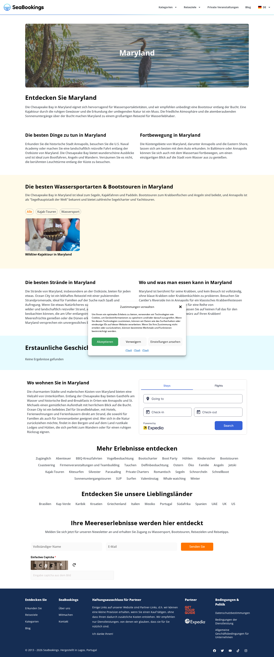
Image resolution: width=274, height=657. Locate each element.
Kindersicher (206, 458)
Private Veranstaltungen (223, 7)
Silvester (95, 472)
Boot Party (169, 458)
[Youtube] (230, 651)
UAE (215, 504)
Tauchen (130, 465)
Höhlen (187, 458)
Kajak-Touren (46, 212)
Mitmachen (66, 615)
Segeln (180, 472)
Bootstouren (229, 458)
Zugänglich (43, 458)
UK (224, 504)
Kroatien (96, 504)
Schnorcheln (198, 472)
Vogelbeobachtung (120, 458)
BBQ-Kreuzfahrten (89, 458)
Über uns (64, 608)
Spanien (201, 504)
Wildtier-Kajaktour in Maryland (48, 254)
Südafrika (183, 504)
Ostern (178, 465)
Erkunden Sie (33, 608)
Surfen (131, 478)
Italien (135, 504)
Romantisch (162, 472)
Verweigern (133, 342)
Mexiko (150, 504)
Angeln (219, 465)
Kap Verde (63, 504)
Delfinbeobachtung (155, 465)
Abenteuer (63, 458)
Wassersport (70, 212)
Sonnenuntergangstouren (92, 478)
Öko (191, 465)
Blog (248, 7)
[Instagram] (246, 651)
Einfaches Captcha (43, 557)
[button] (180, 307)
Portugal (166, 504)
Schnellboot (220, 472)
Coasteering (46, 465)
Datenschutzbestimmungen (232, 613)
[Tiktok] (238, 651)
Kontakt (63, 621)
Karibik (80, 504)
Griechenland (116, 504)
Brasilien (45, 504)
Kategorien (166, 7)
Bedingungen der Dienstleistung (226, 621)
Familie (204, 465)
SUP (119, 478)
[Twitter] (222, 651)
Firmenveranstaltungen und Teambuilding (89, 465)
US (233, 504)
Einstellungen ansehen (165, 342)
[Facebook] (215, 651)
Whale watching (174, 478)
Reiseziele (190, 7)
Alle (29, 212)
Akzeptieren (105, 342)
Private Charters (137, 472)
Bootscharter (147, 458)
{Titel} (128, 350)
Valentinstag (149, 478)
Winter (195, 478)
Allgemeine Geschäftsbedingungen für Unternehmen (232, 633)
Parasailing (113, 472)
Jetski (232, 465)
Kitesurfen (76, 472)
